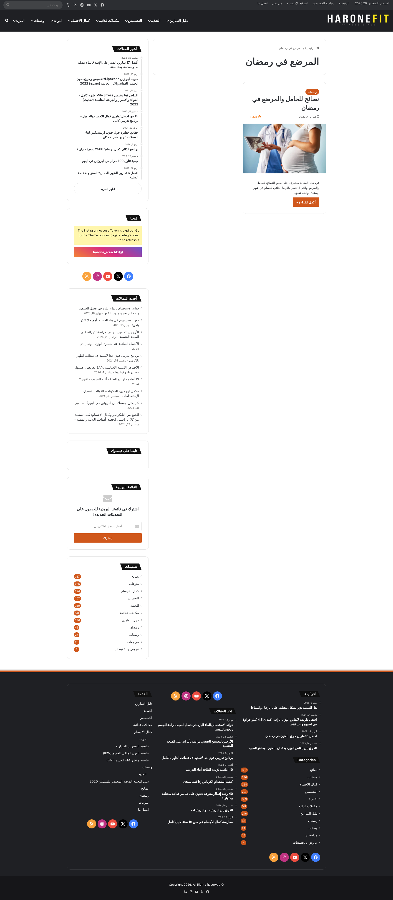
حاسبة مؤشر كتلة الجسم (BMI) (127, 760)
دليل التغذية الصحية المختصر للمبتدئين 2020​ (119, 781)
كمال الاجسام (80, 20)
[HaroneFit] (359, 20)
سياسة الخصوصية (323, 3)
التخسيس (135, 20)
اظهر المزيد (108, 189)
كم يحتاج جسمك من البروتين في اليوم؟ (113, 403)
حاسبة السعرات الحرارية (132, 746)
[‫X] (118, 276)
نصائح (135, 576)
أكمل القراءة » (306, 202)
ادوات (57, 20)
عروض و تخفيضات (126, 649)
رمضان (312, 92)
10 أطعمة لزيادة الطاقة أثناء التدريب (115, 379)
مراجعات (133, 642)
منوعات (134, 584)
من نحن (277, 3)
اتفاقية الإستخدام (297, 3)
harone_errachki (106, 252)
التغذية (155, 20)
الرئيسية (344, 3)
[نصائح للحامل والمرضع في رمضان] (284, 148)
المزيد (20, 20)
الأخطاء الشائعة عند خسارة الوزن (117, 344)
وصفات (39, 20)
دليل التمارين (178, 20)
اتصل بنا (262, 3)
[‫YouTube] (107, 276)
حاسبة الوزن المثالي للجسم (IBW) (126, 753)
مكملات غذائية (109, 20)
